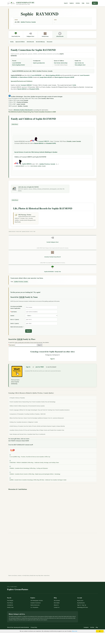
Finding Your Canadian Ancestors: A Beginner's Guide (24, 422)
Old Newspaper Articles (37, 600)
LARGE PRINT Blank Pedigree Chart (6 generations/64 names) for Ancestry (52, 248)
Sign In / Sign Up (81, 605)
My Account (80, 600)
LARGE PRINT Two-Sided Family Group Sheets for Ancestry (52, 262)
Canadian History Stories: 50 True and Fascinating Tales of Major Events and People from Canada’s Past (37, 430)
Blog (97, 627)
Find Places (10, 603)
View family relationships (60, 63)
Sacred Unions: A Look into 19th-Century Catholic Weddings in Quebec (35, 152)
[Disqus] (52, 510)
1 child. (74, 85)
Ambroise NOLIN (20, 166)
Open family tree (79, 63)
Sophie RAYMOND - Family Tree (52, 271)
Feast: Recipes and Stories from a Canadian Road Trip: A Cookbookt (27, 434)
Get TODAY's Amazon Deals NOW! (18, 441)
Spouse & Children (20, 41)
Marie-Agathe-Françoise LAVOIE (64, 77)
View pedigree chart (80, 65)
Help (83, 3)
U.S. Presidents (34, 607)
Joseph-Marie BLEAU (46, 77)
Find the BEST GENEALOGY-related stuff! (20, 445)
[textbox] (26, 345)
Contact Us (56, 607)
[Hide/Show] (15, 124)
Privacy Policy (34, 627)
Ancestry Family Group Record (52, 257)
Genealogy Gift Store (82, 607)
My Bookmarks (81, 603)
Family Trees (10, 607)
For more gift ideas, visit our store (18, 439)
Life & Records (30, 41)
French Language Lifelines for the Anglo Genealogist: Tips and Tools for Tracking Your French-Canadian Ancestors (40, 410)
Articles (78, 3)
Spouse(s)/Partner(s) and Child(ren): (22, 81)
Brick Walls (56, 603)
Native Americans (35, 605)
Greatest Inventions (36, 603)
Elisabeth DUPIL (34, 89)
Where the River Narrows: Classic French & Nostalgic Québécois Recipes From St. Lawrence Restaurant (37, 418)
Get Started (57, 600)
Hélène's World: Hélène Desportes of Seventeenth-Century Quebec (27, 406)
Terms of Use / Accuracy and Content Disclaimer (18, 627)
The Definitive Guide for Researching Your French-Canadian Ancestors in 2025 (32, 112)
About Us (56, 605)
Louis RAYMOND (16, 63)
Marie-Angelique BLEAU (18, 65)
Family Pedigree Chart (52, 242)
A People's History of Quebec (17, 398)
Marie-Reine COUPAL (26, 77)
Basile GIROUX (22, 89)
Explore (72, 3)
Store (87, 3)
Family (11, 41)
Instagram (86, 627)
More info (74, 631)
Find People (10, 600)
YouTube (92, 627)
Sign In (95, 3)
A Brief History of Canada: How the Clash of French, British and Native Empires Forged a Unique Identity (37, 426)
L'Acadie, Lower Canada (73, 141)
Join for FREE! (40, 367)
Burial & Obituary (40, 41)
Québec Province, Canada (28, 22)
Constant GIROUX (26, 85)
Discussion (49, 41)
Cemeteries (10, 605)
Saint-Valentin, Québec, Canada (38, 166)
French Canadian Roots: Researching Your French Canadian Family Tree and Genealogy (32, 402)
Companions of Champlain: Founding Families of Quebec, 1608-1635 (28, 414)
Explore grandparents (39, 63)
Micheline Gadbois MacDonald (23, 110)
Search (66, 3)
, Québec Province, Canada (47, 164)
